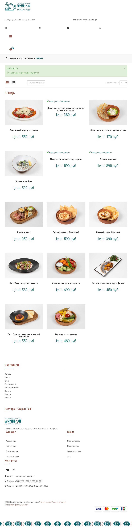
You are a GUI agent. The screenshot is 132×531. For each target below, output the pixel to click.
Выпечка (8, 391)
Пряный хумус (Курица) (108, 232)
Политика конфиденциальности (16, 505)
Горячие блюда (10, 384)
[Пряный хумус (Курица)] (108, 214)
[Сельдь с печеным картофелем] (108, 265)
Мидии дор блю (24, 181)
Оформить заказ (12, 456)
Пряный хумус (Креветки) (66, 232)
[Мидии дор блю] (24, 163)
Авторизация (11, 441)
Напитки (8, 398)
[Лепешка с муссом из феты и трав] (108, 112)
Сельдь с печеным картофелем (108, 283)
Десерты (8, 394)
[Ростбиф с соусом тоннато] (24, 265)
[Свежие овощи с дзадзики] (66, 265)
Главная (12, 58)
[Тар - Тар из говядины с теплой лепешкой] (24, 316)
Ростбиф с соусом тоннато (24, 283)
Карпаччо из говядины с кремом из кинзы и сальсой (66, 109)
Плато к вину (24, 232)
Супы (7, 381)
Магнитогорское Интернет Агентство (52, 502)
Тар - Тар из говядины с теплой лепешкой (23, 335)
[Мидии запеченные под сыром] (66, 152)
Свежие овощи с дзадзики (66, 283)
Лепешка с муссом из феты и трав (108, 130)
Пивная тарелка (108, 159)
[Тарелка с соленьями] (66, 316)
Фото (69, 456)
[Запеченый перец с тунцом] (24, 112)
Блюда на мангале (11, 388)
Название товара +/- (35, 83)
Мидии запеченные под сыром (66, 159)
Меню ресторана (73, 441)
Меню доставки (26, 58)
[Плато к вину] (24, 214)
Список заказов (12, 451)
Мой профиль (11, 446)
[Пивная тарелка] (108, 152)
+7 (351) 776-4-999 (14, 20)
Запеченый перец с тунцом (24, 130)
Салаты (7, 378)
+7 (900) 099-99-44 (28, 20)
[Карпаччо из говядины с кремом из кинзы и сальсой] (66, 101)
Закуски (8, 374)
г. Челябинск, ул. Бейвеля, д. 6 (86, 20)
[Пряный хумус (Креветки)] (66, 214)
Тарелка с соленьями (66, 334)
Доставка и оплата (74, 451)
